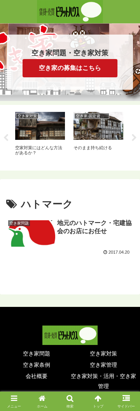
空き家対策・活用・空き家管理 (103, 381)
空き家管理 (103, 365)
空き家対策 (103, 353)
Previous (6, 138)
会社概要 (36, 376)
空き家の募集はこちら (70, 67)
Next (134, 138)
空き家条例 (36, 365)
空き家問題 (36, 353)
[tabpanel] (40, 136)
